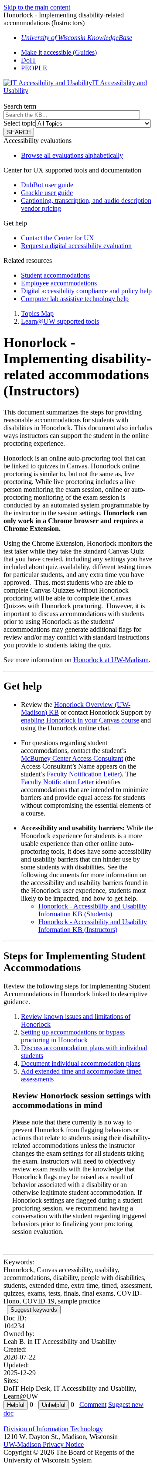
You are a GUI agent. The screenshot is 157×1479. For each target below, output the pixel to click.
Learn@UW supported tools (60, 321)
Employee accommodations (59, 283)
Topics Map (37, 313)
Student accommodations (55, 275)
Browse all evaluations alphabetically (72, 155)
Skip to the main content (36, 7)
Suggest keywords (33, 1310)
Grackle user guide (47, 192)
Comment (92, 1404)
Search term (19, 106)
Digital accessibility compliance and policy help (86, 291)
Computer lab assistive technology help (75, 298)
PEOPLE (34, 68)
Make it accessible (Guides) (59, 52)
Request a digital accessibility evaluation (76, 245)
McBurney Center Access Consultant (72, 758)
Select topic (19, 123)
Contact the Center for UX (57, 238)
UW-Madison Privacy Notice (43, 1444)
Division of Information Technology (53, 1429)
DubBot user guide (47, 185)
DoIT (28, 60)
